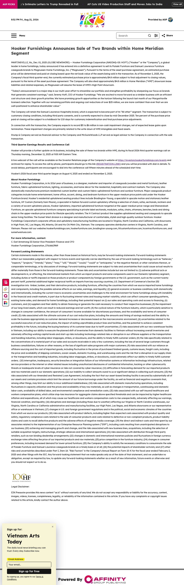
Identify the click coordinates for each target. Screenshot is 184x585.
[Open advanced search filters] (156, 35)
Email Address (15, 559)
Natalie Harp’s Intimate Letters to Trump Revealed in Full (42, 4)
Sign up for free (29, 571)
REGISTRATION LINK (108, 164)
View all (177, 4)
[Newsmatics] (6, 302)
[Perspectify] (6, 289)
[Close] (52, 526)
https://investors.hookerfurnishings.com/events (142, 160)
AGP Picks (9, 4)
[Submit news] (6, 282)
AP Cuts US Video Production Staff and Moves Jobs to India (124, 4)
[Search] (149, 35)
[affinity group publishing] (6, 296)
